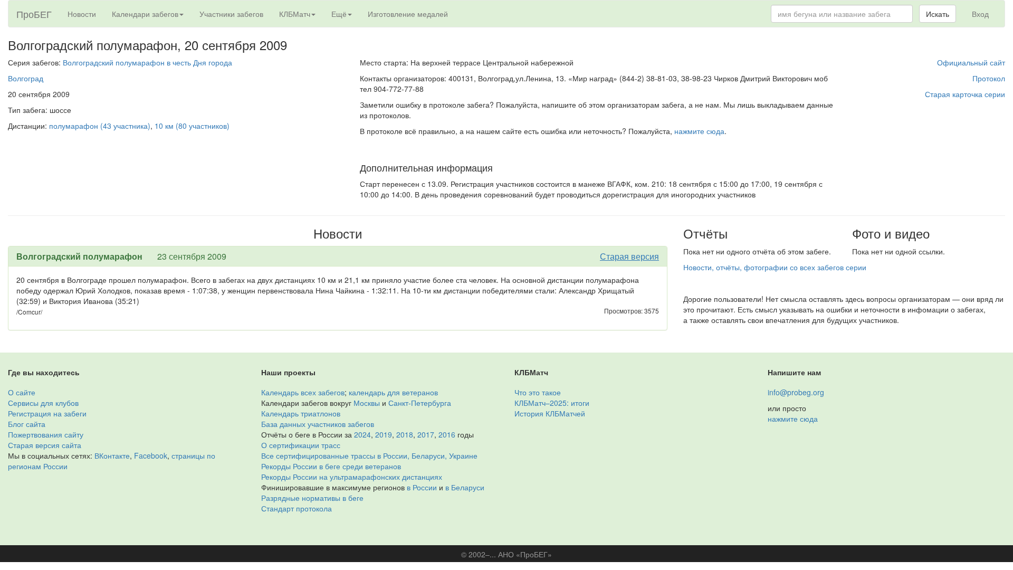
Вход (980, 13)
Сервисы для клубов (43, 402)
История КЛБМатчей (549, 413)
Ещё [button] (339, 13)
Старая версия (629, 256)
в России (422, 487)
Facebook (150, 455)
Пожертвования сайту (45, 434)
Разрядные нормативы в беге (312, 497)
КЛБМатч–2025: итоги (551, 402)
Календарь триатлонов (300, 413)
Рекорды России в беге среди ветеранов (331, 466)
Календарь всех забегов (303, 392)
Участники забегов (231, 13)
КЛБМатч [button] (294, 13)
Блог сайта (26, 424)
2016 (446, 434)
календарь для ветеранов (393, 392)
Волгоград (25, 78)
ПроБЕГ (34, 14)
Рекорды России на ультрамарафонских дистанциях (351, 476)
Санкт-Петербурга (419, 402)
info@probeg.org (796, 392)
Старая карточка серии (965, 94)
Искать (937, 13)
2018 (404, 434)
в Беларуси (464, 487)
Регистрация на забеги (47, 413)
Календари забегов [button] (145, 13)
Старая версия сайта (44, 445)
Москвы (366, 402)
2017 (425, 434)
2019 (383, 434)
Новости (82, 13)
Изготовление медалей (408, 13)
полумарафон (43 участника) (99, 125)
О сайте (21, 392)
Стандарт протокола (296, 508)
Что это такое (537, 392)
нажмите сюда (699, 131)
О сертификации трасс (300, 445)
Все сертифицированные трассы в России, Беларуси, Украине (369, 455)
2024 (362, 434)
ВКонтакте (112, 455)
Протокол (988, 78)
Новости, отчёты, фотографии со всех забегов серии (774, 267)
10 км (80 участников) (192, 125)
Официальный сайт (971, 62)
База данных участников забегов (317, 424)
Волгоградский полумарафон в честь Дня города (147, 62)
